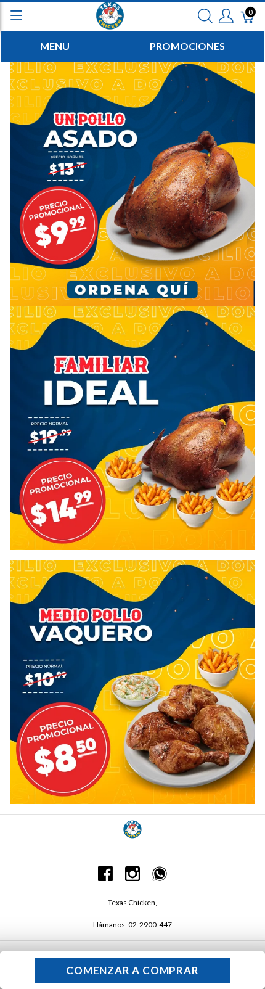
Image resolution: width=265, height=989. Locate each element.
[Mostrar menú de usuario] (226, 15)
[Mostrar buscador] (205, 15)
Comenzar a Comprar (132, 970)
